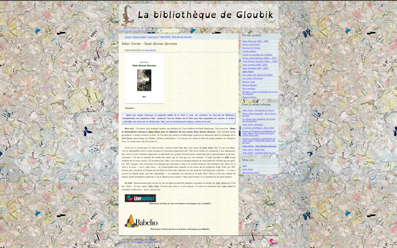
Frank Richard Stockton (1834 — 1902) (259, 61)
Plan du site (124, 242)
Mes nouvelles (248, 88)
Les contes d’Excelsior (252, 78)
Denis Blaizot (150, 50)
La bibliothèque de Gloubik (231, 12)
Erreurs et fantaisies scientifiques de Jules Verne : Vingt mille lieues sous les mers (258, 141)
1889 (244, 166)
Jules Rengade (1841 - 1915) (255, 68)
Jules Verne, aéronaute (252, 124)
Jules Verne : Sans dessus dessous (259, 146)
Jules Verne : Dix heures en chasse (258, 110)
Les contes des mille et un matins (257, 75)
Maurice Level (248, 82)
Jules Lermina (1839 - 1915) (254, 65)
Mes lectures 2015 (250, 172)
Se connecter (137, 242)
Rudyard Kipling (249, 97)
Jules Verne (153, 37)
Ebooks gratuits (139, 37)
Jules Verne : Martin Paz (253, 149)
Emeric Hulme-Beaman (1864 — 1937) (259, 58)
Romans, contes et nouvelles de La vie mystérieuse (259, 93)
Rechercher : (152, 30)
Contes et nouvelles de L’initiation (257, 55)
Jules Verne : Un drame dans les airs (259, 153)
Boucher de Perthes (251, 48)
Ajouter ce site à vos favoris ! (132, 30)
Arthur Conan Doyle (251, 44)
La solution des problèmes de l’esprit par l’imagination (258, 120)
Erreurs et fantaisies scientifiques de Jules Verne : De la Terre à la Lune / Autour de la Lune (258, 133)
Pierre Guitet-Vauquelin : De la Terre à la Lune (259, 115)
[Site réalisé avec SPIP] (273, 244)
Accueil (128, 37)
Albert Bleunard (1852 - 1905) (255, 41)
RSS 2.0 (157, 242)
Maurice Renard (249, 85)
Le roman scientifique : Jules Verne (258, 128)
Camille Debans (249, 51)
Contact (148, 242)
